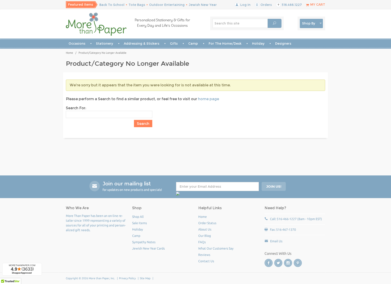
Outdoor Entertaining (167, 5)
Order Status (207, 223)
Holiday (258, 43)
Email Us (276, 241)
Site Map (145, 278)
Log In (244, 5)
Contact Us (206, 261)
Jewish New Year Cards (148, 248)
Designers (283, 43)
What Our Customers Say (216, 248)
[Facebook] (269, 263)
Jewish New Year (203, 5)
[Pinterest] (298, 263)
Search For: (76, 108)
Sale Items (139, 223)
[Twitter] (278, 263)
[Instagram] (288, 263)
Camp (193, 43)
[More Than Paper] (96, 24)
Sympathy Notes (143, 242)
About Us (204, 229)
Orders (266, 5)
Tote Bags (137, 5)
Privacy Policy (127, 278)
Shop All (138, 216)
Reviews (204, 255)
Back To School (111, 5)
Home (69, 52)
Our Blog (204, 236)
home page (208, 99)
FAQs (202, 242)
